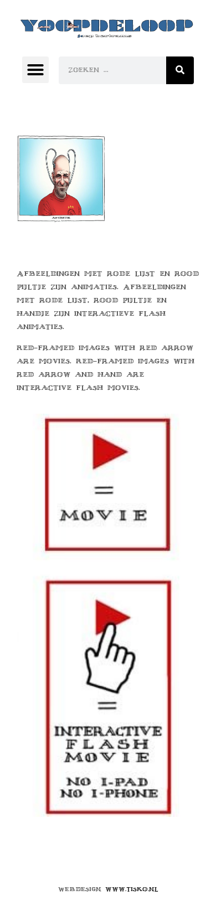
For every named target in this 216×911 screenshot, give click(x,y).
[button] (35, 69)
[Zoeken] (180, 70)
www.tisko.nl (131, 889)
